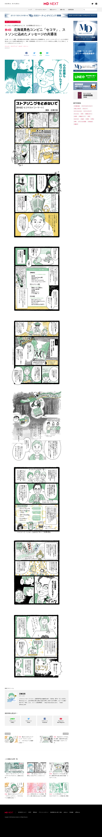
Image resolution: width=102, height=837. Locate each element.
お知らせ (65, 812)
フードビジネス (78, 111)
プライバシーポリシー (43, 812)
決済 (76, 116)
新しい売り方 (78, 108)
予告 (93, 119)
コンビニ (8, 46)
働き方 (76, 124)
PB (75, 121)
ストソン (26, 46)
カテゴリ (77, 119)
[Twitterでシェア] (34, 54)
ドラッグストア (88, 111)
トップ (30, 9)
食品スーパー (83, 116)
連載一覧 (62, 9)
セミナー (85, 108)
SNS (88, 119)
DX (82, 113)
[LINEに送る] (41, 54)
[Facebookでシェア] (26, 54)
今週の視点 (77, 106)
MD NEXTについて (22, 812)
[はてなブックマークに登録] (47, 54)
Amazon (91, 121)
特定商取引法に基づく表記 (56, 812)
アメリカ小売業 (82, 121)
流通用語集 (71, 9)
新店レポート (53, 9)
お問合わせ (77, 812)
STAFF (29, 812)
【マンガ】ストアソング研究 (12, 21)
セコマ (20, 46)
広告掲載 (71, 812)
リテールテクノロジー (40, 9)
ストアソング (14, 46)
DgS (83, 119)
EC (89, 116)
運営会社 (35, 812)
